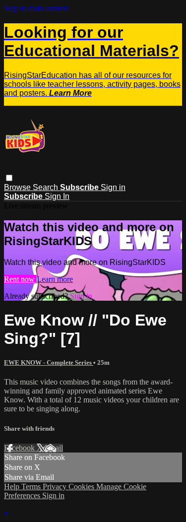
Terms (32, 486)
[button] (9, 178)
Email (54, 448)
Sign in (113, 187)
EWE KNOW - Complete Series (48, 362)
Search (46, 187)
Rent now (20, 279)
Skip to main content (36, 8)
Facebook (20, 448)
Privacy (55, 486)
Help (12, 486)
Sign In (57, 196)
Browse (18, 187)
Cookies (82, 486)
